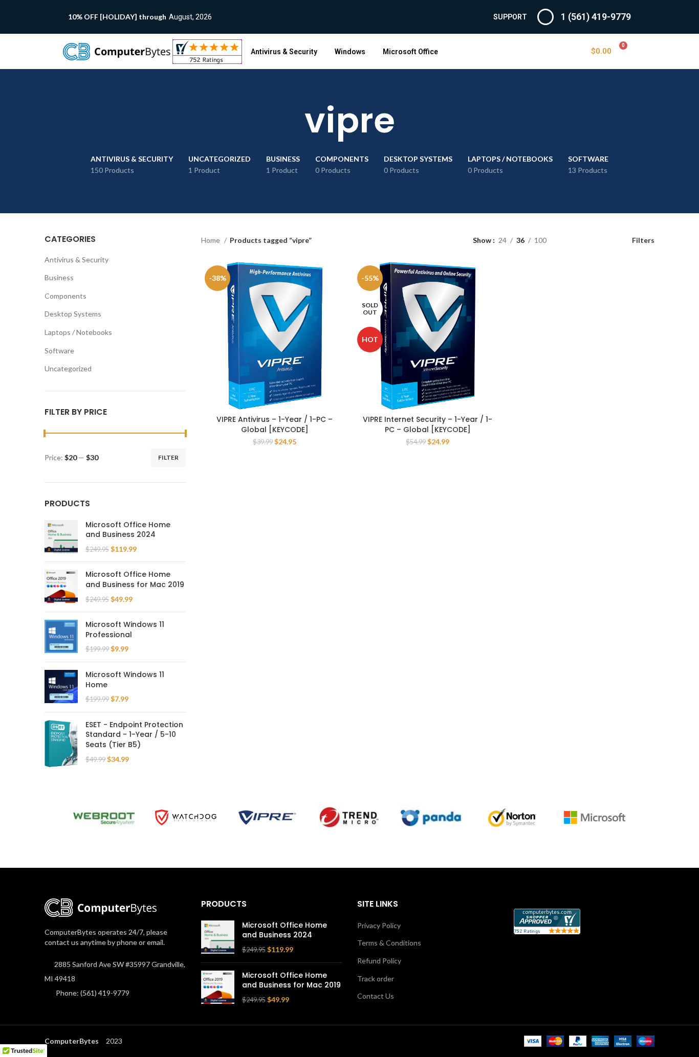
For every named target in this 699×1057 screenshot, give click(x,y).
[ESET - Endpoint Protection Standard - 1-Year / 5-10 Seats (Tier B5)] (61, 743)
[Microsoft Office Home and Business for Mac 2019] (61, 587)
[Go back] (291, 120)
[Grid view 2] (570, 240)
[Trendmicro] (349, 817)
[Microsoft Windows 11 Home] (61, 687)
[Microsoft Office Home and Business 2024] (61, 537)
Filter (168, 457)
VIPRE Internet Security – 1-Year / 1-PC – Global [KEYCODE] (427, 424)
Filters (643, 240)
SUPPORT (510, 17)
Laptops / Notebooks (78, 332)
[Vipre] (268, 817)
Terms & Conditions (389, 942)
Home (211, 240)
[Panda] (431, 817)
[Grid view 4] (602, 240)
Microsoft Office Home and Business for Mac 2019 (134, 580)
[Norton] (513, 817)
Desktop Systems (73, 313)
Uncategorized (68, 368)
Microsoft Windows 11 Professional (124, 630)
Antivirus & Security (284, 52)
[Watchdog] (186, 817)
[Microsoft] (595, 818)
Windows (350, 52)
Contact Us (375, 996)
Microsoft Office (410, 52)
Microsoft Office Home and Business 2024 (127, 530)
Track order (375, 978)
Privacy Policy (379, 925)
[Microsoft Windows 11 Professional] (61, 637)
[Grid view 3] (586, 240)
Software (59, 350)
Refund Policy (379, 960)
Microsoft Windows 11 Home (124, 680)
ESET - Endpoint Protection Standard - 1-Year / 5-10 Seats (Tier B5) (134, 735)
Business (59, 277)
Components (65, 295)
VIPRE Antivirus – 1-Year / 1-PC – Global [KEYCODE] (274, 424)
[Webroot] (104, 817)
